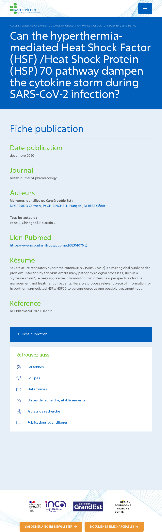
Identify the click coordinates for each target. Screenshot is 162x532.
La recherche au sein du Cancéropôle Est (48, 25)
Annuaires (83, 25)
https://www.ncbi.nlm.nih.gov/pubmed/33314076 (47, 245)
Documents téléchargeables (112, 526)
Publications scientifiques (109, 25)
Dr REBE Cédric (94, 206)
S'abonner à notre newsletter (49, 526)
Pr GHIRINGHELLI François (62, 206)
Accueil (14, 25)
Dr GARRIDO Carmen (25, 206)
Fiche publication (34, 334)
